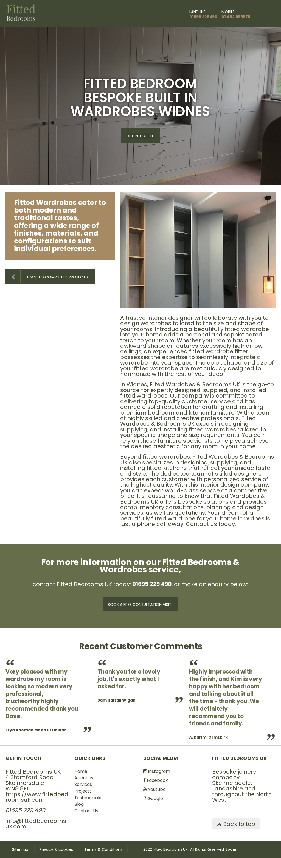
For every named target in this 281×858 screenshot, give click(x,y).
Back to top (239, 824)
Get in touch (139, 136)
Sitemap (20, 849)
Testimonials (87, 798)
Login (231, 849)
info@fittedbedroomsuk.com (35, 823)
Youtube (156, 789)
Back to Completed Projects (57, 277)
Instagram (158, 771)
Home (80, 771)
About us (83, 778)
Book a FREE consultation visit (140, 604)
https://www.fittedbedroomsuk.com (36, 797)
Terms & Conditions (103, 849)
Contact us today (210, 524)
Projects (83, 791)
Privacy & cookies (56, 849)
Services (83, 784)
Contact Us (86, 811)
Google (154, 798)
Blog (79, 804)
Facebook (157, 780)
